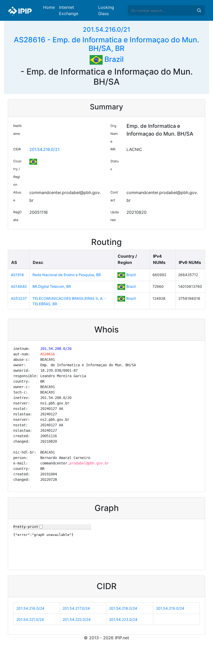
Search (199, 10)
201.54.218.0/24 (123, 608)
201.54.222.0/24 (77, 619)
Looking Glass (106, 10)
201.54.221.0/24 (30, 619)
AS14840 (19, 286)
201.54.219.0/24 (170, 608)
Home (49, 7)
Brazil (113, 59)
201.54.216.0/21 (106, 29)
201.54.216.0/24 (30, 608)
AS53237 (19, 298)
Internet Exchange (68, 10)
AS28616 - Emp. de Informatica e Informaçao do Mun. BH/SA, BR (106, 44)
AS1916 (17, 274)
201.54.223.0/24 (123, 619)
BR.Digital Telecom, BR (51, 286)
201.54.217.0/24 (76, 608)
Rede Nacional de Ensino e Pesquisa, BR (66, 274)
